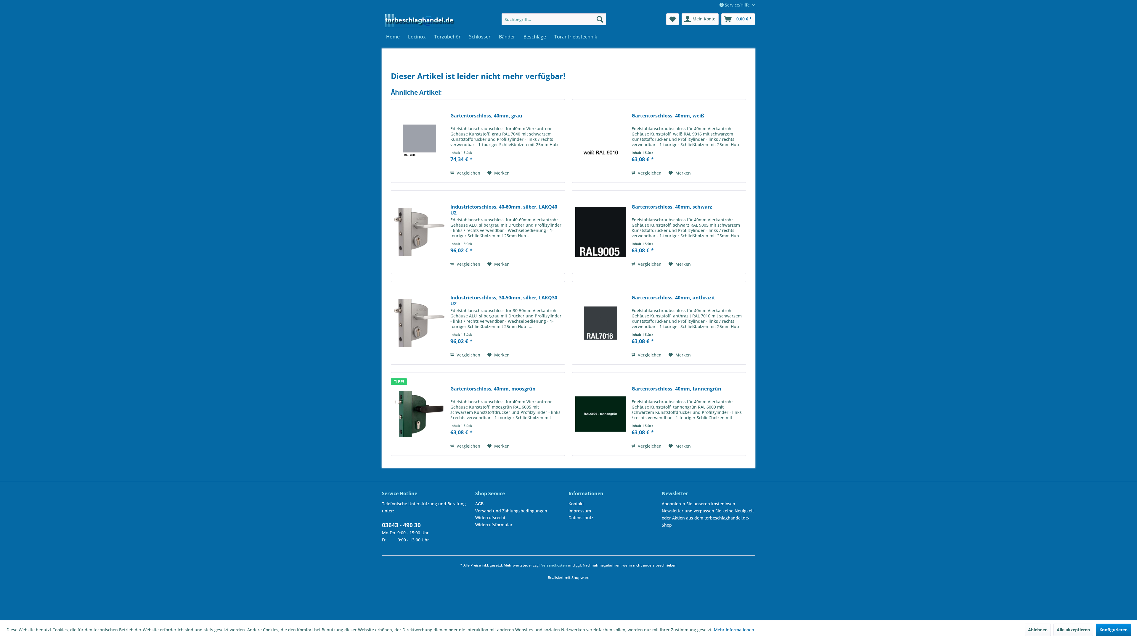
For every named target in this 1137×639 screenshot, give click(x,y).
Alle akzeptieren (1073, 629)
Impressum (579, 511)
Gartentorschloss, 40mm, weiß (668, 116)
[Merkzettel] (672, 19)
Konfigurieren (1113, 629)
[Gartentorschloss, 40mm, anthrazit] (600, 323)
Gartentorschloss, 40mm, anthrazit (673, 298)
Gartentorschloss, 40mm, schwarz (672, 207)
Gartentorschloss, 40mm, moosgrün (493, 389)
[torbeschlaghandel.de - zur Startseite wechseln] (420, 20)
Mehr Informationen (734, 629)
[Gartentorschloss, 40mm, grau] (419, 141)
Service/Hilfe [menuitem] (737, 5)
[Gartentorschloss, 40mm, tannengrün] (600, 414)
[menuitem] (554, 19)
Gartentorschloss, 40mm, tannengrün (676, 389)
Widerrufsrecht (490, 517)
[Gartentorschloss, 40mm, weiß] (600, 141)
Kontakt (576, 503)
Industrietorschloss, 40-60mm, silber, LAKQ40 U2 (503, 210)
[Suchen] (600, 19)
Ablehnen (1038, 629)
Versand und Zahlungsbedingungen (511, 511)
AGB (479, 503)
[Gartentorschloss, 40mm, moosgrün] (419, 414)
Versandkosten (554, 565)
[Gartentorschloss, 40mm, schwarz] (600, 232)
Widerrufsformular (494, 524)
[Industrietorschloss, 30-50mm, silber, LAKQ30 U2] (419, 323)
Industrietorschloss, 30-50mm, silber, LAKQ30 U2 (503, 300)
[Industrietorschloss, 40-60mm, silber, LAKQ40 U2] (419, 232)
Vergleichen (467, 173)
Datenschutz (580, 517)
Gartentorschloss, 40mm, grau (486, 116)
